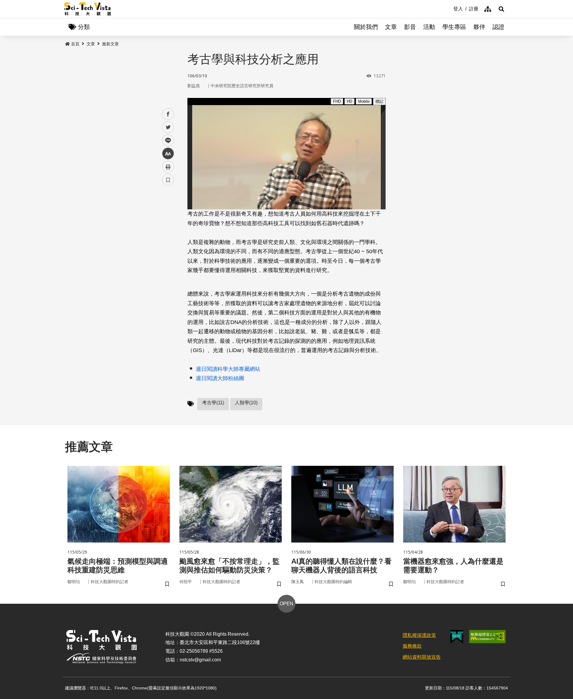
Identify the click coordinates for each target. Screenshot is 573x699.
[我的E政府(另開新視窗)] (456, 636)
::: (449, 8)
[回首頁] (88, 9)
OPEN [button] (286, 603)
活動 (429, 27)
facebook (168, 114)
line (166, 140)
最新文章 (110, 44)
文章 (391, 27)
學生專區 (454, 27)
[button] (501, 9)
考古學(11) (213, 402)
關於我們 (366, 27)
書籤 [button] (168, 180)
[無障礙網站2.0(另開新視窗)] (487, 636)
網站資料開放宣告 (422, 657)
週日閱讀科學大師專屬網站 (228, 369)
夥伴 (479, 27)
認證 (498, 27)
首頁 (75, 44)
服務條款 (412, 646)
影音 (410, 27)
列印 (168, 167)
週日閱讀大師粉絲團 (220, 378)
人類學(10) (246, 402)
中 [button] (168, 153)
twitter (168, 127)
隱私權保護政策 (419, 635)
